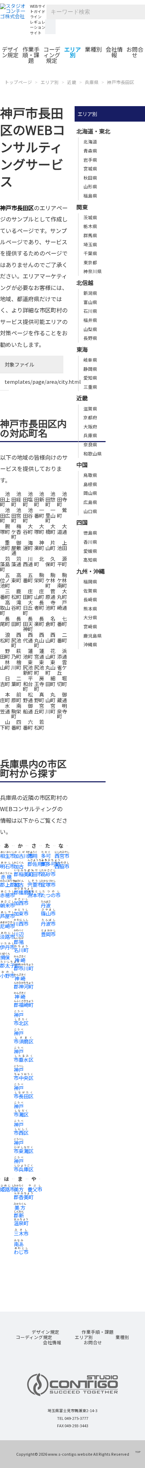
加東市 (21, 913)
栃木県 (90, 226)
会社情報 (114, 52)
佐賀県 (90, 590)
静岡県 (90, 369)
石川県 (90, 311)
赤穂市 (7, 895)
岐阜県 (90, 359)
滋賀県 (90, 408)
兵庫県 (92, 82)
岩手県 (90, 159)
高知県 (90, 559)
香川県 (90, 541)
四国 (82, 522)
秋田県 (90, 177)
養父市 (34, 1189)
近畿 (71, 82)
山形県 (90, 186)
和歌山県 (92, 453)
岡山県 (90, 493)
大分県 (90, 617)
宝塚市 (48, 884)
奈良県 (90, 444)
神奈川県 (92, 271)
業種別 (93, 49)
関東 (82, 207)
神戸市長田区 (120, 82)
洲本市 (34, 895)
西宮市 (62, 855)
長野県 (90, 338)
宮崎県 (90, 626)
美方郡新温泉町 (21, 1215)
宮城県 (90, 168)
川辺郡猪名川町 (21, 941)
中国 (82, 464)
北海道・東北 (93, 131)
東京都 (90, 262)
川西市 (21, 923)
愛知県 (90, 377)
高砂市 (48, 874)
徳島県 (90, 532)
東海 (82, 349)
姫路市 (7, 1189)
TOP (137, 1451)
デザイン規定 (10, 52)
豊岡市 (48, 934)
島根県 (90, 484)
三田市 (34, 874)
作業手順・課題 (31, 55)
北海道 (90, 141)
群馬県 (90, 235)
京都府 (90, 417)
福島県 (90, 195)
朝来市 (7, 905)
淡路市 (7, 936)
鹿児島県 (92, 635)
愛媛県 (90, 551)
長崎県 (90, 599)
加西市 (21, 902)
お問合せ (134, 52)
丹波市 (48, 923)
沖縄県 (90, 644)
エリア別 (72, 52)
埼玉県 (90, 244)
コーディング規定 (51, 55)
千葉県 (90, 253)
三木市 (21, 1233)
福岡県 (90, 581)
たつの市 (51, 895)
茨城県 (90, 217)
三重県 (90, 386)
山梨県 (90, 329)
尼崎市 (7, 926)
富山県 (90, 302)
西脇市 (62, 866)
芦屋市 (7, 915)
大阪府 (90, 426)
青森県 (90, 150)
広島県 (90, 502)
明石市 (7, 866)
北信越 (84, 282)
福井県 (90, 320)
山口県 (90, 511)
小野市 (7, 975)
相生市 (7, 855)
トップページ (18, 82)
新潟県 (90, 293)
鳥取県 (90, 475)
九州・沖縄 (90, 571)
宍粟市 (34, 884)
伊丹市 (7, 947)
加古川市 (23, 855)
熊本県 (90, 608)
